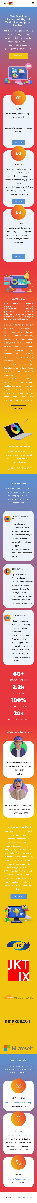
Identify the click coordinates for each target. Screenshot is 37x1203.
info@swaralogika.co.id (19, 1106)
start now (18, 56)
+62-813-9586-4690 (20, 468)
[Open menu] (33, 3)
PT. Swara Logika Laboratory (23, 1197)
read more (18, 142)
